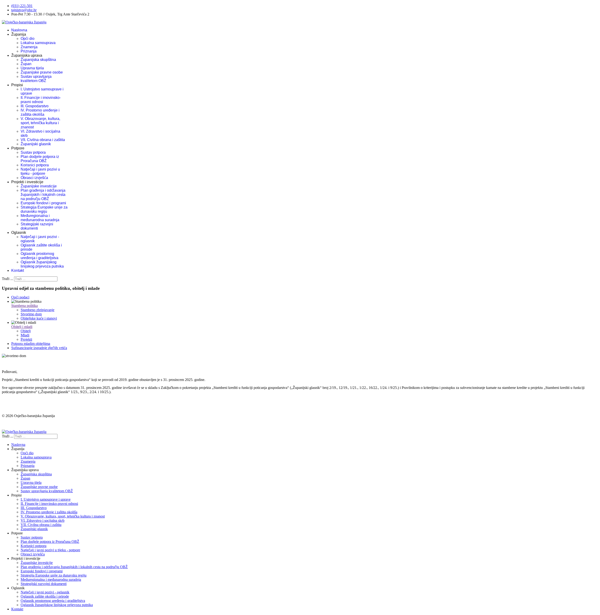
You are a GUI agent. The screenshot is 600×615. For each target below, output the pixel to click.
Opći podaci (20, 297)
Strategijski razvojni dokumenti (37, 226)
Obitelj (26, 331)
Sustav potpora (33, 152)
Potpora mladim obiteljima (30, 344)
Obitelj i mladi (21, 327)
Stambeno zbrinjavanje (37, 310)
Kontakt (17, 270)
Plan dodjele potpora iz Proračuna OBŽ (40, 159)
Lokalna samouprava (38, 43)
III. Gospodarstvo (35, 106)
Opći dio (27, 39)
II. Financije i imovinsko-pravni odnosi (41, 100)
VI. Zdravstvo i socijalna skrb (42, 520)
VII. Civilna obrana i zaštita (43, 140)
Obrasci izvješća (34, 178)
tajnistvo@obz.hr (24, 10)
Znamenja (29, 47)
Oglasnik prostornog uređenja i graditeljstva (39, 256)
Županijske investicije (39, 186)
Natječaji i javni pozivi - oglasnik (45, 592)
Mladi (25, 335)
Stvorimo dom (31, 314)
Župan (26, 64)
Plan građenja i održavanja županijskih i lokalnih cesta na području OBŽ (43, 194)
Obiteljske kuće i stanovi (39, 318)
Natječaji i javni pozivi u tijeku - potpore (40, 171)
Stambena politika (24, 306)
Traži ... (7, 279)
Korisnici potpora (35, 165)
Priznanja (29, 51)
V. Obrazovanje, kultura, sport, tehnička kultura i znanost (40, 123)
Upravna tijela (32, 68)
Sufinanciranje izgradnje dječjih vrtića (39, 348)
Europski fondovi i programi (43, 203)
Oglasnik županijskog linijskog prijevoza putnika (42, 264)
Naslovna (19, 30)
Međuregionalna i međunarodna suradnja (40, 218)
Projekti (26, 339)
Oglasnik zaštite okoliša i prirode (45, 596)
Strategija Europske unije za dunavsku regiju (44, 209)
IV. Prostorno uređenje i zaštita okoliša (40, 112)
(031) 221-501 (22, 6)
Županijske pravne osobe (42, 72)
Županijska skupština (38, 60)
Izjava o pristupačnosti (18, 424)
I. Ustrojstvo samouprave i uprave (46, 499)
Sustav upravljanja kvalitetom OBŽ (36, 79)
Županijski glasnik (36, 144)
